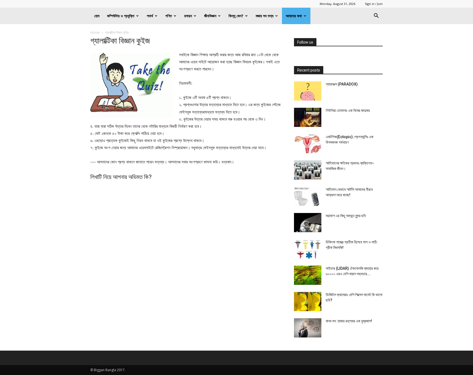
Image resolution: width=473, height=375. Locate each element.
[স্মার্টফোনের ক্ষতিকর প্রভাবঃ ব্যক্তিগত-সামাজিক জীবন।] (307, 170)
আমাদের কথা (294, 15)
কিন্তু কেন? (236, 15)
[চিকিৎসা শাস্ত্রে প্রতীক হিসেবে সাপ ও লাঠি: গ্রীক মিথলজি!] (307, 248)
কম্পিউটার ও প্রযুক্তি (120, 15)
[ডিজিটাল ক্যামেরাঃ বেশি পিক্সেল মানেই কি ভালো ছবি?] (307, 301)
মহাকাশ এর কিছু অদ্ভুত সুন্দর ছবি (346, 216)
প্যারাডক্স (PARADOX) (342, 84)
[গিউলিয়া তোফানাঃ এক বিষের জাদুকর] (307, 117)
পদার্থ (150, 15)
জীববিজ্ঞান (210, 15)
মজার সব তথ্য (264, 15)
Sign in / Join (374, 4)
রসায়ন (188, 15)
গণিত (168, 15)
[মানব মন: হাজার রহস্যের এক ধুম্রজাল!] (307, 327)
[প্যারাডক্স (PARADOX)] (307, 91)
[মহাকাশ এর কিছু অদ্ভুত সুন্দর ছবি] (307, 222)
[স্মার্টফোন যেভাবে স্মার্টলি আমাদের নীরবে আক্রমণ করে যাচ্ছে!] (307, 196)
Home (95, 32)
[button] (376, 16)
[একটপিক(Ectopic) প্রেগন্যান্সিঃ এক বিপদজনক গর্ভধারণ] (307, 143)
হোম (96, 15)
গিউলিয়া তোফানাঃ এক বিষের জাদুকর (348, 110)
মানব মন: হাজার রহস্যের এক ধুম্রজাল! (349, 321)
